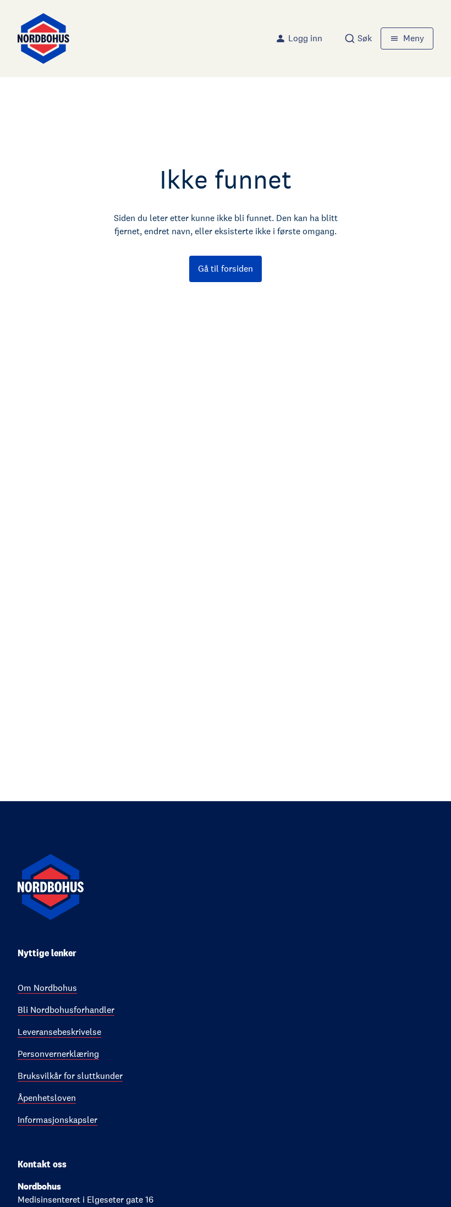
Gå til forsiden (225, 268)
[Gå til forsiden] (43, 38)
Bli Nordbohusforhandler (66, 1010)
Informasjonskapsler (57, 1120)
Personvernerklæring (58, 1054)
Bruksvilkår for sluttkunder (70, 1076)
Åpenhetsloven (47, 1098)
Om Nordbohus (47, 988)
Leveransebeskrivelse (59, 1032)
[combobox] (358, 38)
